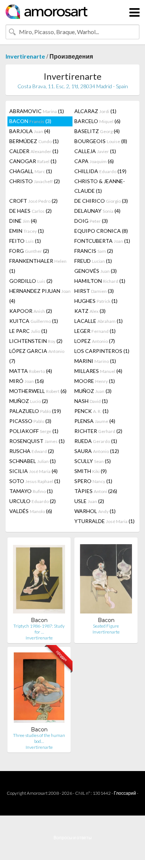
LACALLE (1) (98, 321)
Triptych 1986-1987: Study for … (39, 629)
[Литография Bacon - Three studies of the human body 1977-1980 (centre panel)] (39, 689)
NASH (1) (91, 401)
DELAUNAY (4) (97, 211)
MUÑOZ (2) (28, 401)
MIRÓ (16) (26, 381)
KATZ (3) (90, 311)
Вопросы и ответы (73, 837)
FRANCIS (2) (93, 251)
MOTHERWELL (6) (38, 391)
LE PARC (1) (28, 331)
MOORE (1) (94, 381)
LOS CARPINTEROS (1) (101, 351)
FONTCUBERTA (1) (102, 241)
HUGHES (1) (95, 301)
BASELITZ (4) (97, 131)
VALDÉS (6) (30, 511)
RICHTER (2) (98, 431)
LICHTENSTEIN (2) (35, 341)
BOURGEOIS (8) (100, 141)
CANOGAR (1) (33, 161)
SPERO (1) (93, 481)
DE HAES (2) (30, 211)
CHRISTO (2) (34, 181)
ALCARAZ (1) (95, 111)
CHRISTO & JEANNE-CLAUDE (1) (99, 186)
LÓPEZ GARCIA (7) (36, 356)
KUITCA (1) (33, 321)
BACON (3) (30, 121)
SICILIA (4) (33, 471)
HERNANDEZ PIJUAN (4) (40, 296)
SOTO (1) (34, 481)
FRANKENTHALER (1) (38, 266)
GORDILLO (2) (30, 281)
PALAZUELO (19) (35, 411)
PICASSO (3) (30, 421)
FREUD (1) (93, 261)
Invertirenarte (25, 56)
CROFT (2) (33, 201)
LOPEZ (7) (94, 341)
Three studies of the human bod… (39, 738)
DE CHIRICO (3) (101, 201)
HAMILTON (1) (99, 281)
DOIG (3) (91, 221)
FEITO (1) (25, 241)
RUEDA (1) (95, 441)
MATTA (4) (30, 371)
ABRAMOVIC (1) (36, 111)
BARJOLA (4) (29, 131)
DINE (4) (23, 221)
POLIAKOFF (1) (33, 431)
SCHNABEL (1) (32, 461)
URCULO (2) (32, 501)
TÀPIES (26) (95, 491)
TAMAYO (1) (31, 491)
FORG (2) (29, 251)
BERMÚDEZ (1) (34, 141)
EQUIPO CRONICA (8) (101, 231)
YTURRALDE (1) (104, 521)
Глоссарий (125, 793)
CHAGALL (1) (30, 171)
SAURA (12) (96, 451)
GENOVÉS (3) (95, 271)
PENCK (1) (91, 411)
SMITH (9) (90, 471)
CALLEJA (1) (95, 151)
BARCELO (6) (97, 121)
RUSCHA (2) (31, 451)
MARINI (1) (95, 361)
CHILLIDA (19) (100, 171)
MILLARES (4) (98, 371)
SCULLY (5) (92, 461)
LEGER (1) (95, 331)
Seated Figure (106, 626)
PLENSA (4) (94, 421)
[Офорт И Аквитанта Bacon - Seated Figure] (106, 580)
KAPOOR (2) (30, 311)
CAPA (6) (94, 161)
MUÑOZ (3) (93, 391)
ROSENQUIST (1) (37, 441)
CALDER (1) (33, 151)
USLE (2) (89, 501)
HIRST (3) (94, 291)
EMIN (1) (26, 231)
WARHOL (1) (95, 511)
